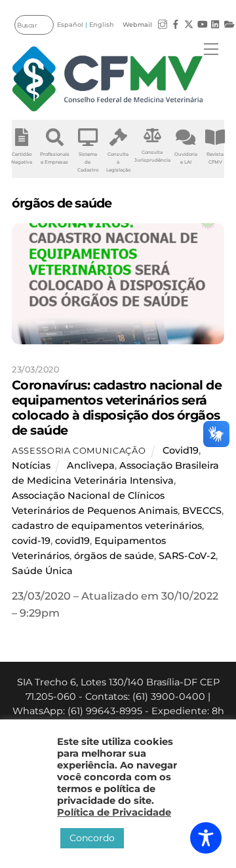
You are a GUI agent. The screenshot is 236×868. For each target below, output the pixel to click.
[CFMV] (107, 78)
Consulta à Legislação (118, 162)
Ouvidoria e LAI (185, 158)
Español (70, 24)
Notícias (31, 465)
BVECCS (202, 510)
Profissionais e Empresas (54, 158)
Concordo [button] (92, 838)
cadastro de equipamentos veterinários (107, 526)
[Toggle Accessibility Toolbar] (206, 838)
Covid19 (181, 450)
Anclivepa (91, 465)
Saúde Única (42, 571)
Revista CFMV (215, 158)
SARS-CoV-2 (187, 556)
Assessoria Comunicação (79, 450)
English (101, 24)
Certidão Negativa (21, 158)
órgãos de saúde (114, 556)
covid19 (72, 541)
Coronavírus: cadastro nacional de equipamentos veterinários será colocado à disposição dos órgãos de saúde (117, 407)
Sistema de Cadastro (87, 162)
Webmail (137, 24)
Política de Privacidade (114, 812)
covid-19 (31, 541)
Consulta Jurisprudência (152, 156)
